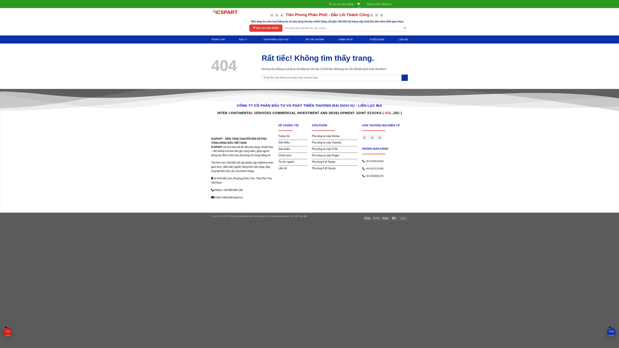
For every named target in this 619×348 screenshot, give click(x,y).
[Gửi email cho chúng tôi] (400, 4)
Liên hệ (403, 39)
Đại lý (243, 39)
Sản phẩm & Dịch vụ (276, 39)
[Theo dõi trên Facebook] (397, 4)
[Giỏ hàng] (359, 4)
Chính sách (345, 39)
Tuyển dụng (376, 39)
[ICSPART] (226, 22)
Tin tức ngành (314, 39)
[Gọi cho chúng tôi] (404, 4)
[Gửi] (405, 78)
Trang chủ (218, 39)
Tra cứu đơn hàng (343, 4)
